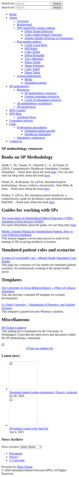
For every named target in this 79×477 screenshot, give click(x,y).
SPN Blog (15, 113)
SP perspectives (26, 106)
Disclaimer (15, 453)
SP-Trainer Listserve (14, 327)
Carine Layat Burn (36, 45)
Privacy (13, 457)
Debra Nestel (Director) (39, 31)
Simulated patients (36, 82)
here (53, 172)
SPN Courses (17, 110)
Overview (23, 21)
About (13, 17)
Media (28, 79)
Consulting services (21, 120)
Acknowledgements (29, 76)
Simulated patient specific (40, 130)
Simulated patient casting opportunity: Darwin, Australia (43, 392)
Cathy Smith (32, 69)
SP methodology (19, 86)
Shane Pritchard (34, 65)
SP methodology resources (41, 93)
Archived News (26, 117)
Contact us (15, 141)
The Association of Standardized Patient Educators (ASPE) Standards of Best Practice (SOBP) (37, 219)
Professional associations (32, 127)
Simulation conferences (31, 137)
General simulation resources (42, 96)
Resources (23, 89)
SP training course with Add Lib (28, 428)
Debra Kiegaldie (34, 55)
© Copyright (17, 460)
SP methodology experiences (34, 103)
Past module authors (29, 41)
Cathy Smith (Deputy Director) (43, 34)
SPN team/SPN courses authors (36, 28)
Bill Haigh (31, 48)
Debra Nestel (32, 62)
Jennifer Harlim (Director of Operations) (49, 38)
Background (24, 24)
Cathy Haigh (32, 52)
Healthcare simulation (38, 134)
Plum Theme (24, 466)
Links (12, 124)
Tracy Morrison (34, 58)
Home (13, 14)
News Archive (10, 446)
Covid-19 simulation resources (43, 100)
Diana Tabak (32, 72)
